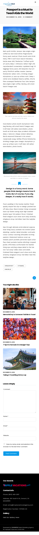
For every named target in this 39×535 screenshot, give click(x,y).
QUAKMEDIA (15, 527)
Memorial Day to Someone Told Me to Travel (19, 314)
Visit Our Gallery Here (11, 517)
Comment (6, 389)
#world (8, 269)
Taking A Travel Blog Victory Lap (14, 375)
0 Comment (28, 17)
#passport (9, 266)
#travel (21, 266)
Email (5, 426)
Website (6, 435)
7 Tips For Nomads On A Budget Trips (16, 345)
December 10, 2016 (14, 17)
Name (5, 416)
